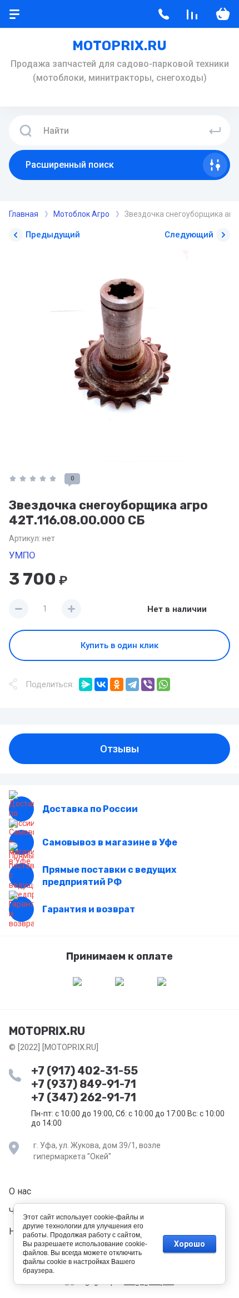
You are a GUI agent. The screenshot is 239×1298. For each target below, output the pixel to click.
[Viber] (148, 684)
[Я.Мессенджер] (85, 684)
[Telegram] (132, 684)
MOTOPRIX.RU (119, 46)
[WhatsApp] (163, 684)
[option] (119, 356)
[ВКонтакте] (101, 684)
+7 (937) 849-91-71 (83, 1084)
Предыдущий (53, 234)
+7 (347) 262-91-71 (83, 1097)
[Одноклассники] (116, 684)
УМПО (22, 555)
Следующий (189, 234)
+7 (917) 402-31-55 (84, 1070)
